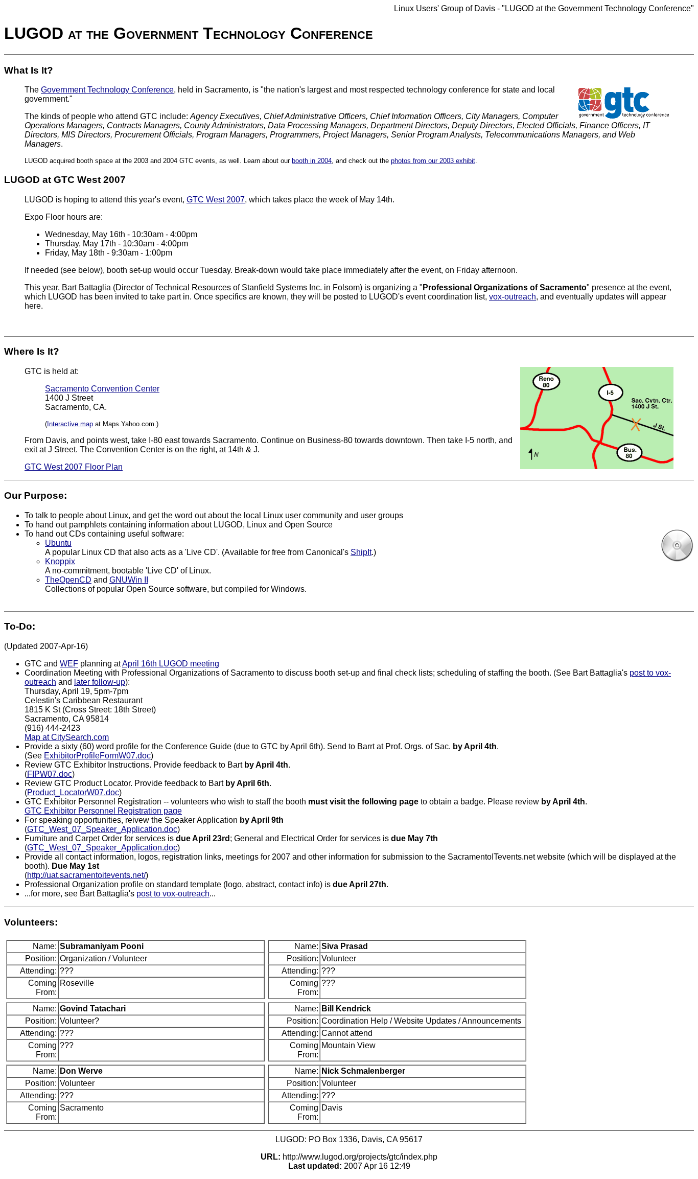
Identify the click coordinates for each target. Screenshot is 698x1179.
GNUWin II (128, 579)
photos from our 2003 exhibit (433, 161)
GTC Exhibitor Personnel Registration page (103, 810)
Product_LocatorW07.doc (73, 792)
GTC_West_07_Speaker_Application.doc (102, 829)
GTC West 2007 (216, 199)
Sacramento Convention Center (102, 388)
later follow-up (99, 682)
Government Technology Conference (107, 89)
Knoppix (60, 561)
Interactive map (70, 424)
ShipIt (361, 552)
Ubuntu (58, 543)
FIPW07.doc (49, 774)
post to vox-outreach (173, 893)
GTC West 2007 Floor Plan (74, 467)
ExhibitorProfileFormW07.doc (97, 755)
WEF (69, 663)
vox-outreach (512, 296)
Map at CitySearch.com (67, 737)
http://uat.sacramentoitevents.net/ (86, 875)
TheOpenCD (68, 579)
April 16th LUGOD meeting (170, 663)
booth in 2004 (312, 161)
